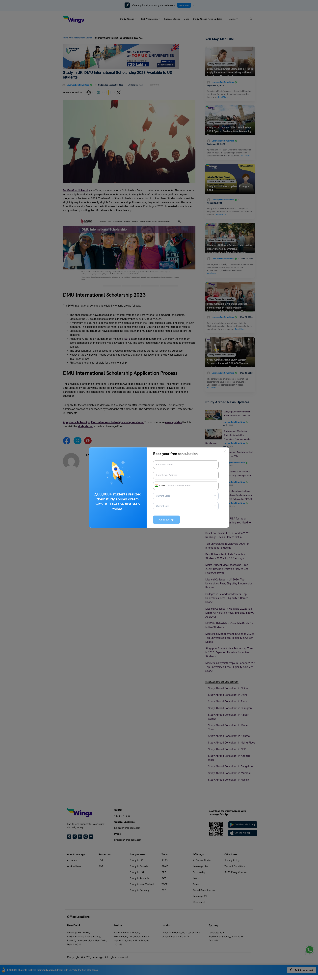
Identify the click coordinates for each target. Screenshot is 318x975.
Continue (165, 519)
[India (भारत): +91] (156, 486)
